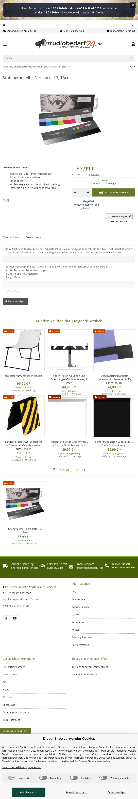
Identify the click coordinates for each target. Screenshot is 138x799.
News (6, 689)
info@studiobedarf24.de (24, 599)
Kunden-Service (81, 607)
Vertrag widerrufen (16, 731)
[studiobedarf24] (69, 44)
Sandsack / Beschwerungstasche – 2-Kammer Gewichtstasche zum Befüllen (23, 445)
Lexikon (76, 614)
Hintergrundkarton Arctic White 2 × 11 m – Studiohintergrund (69, 443)
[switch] (11, 778)
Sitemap (7, 697)
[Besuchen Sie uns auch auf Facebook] (6, 618)
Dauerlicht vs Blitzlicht (84, 674)
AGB (5, 682)
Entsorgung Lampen (14, 666)
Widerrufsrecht (11, 719)
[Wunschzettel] (132, 25)
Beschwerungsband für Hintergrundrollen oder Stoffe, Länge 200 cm (114, 379)
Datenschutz (10, 674)
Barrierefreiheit (80, 644)
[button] (68, 25)
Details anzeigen (117, 792)
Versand (95, 174)
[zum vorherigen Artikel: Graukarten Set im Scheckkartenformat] (131, 66)
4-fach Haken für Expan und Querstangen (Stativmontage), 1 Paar (69, 379)
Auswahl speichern (76, 792)
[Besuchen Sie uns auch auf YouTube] (14, 618)
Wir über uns (79, 622)
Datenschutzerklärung (14, 767)
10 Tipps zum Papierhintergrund (90, 666)
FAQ (74, 591)
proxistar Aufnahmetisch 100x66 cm (24, 377)
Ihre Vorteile (78, 599)
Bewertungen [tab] (34, 237)
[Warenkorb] (133, 44)
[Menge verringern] (75, 192)
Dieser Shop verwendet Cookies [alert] (69, 738)
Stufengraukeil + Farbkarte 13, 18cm (24, 530)
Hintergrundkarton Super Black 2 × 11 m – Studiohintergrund (114, 443)
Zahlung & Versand (82, 637)
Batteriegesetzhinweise (16, 712)
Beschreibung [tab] (11, 237)
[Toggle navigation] (5, 44)
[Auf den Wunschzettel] (4, 200)
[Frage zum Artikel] (7, 200)
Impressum (9, 704)
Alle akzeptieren (28, 792)
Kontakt (76, 629)
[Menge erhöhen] (88, 192)
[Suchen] (132, 58)
